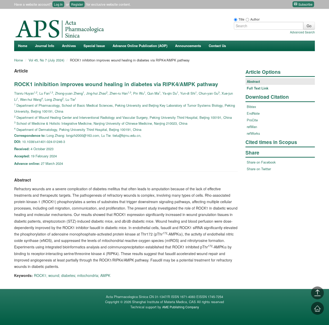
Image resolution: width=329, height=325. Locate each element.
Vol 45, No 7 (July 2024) (47, 60)
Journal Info (44, 45)
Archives (69, 45)
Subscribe (305, 4)
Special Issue (94, 45)
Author (255, 19)
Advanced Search (302, 32)
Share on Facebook (261, 162)
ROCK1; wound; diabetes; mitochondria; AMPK (72, 275)
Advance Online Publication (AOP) (140, 45)
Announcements (188, 45)
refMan (252, 126)
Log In (58, 4)
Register (77, 4)
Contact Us (217, 45)
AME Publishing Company (180, 307)
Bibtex (251, 106)
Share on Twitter (259, 168)
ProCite (252, 120)
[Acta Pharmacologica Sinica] (60, 27)
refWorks (253, 133)
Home (22, 45)
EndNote (253, 113)
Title (241, 19)
